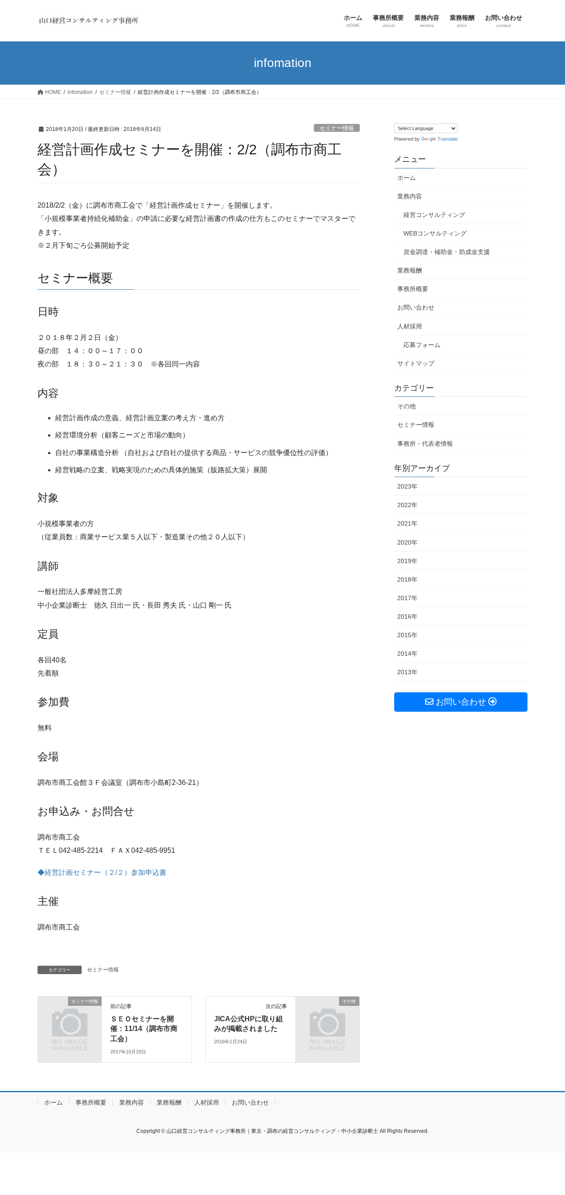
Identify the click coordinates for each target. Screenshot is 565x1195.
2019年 (407, 560)
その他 (406, 406)
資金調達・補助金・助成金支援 (446, 251)
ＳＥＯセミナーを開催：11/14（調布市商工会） (143, 1028)
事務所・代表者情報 (425, 443)
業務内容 (409, 196)
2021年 (407, 523)
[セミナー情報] (70, 1015)
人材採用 (409, 326)
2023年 (407, 486)
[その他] (327, 1015)
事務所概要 (412, 288)
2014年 (407, 653)
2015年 (407, 635)
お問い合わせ (415, 307)
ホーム (406, 177)
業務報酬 (409, 270)
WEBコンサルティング (435, 233)
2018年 (407, 579)
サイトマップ (415, 363)
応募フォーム (422, 344)
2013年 (407, 672)
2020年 (407, 542)
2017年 (407, 597)
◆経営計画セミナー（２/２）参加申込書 (102, 872)
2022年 (407, 504)
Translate (447, 139)
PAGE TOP (543, 1151)
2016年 (407, 616)
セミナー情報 (337, 128)
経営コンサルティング (434, 214)
